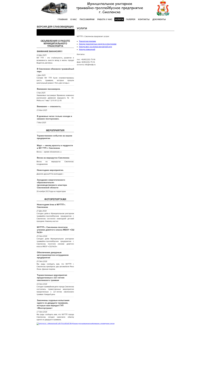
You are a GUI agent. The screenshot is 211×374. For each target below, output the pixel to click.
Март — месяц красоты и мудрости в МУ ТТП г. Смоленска (55, 146)
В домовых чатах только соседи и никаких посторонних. (54, 117)
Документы (159, 19)
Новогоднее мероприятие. (50, 170)
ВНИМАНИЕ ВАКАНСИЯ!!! (49, 51)
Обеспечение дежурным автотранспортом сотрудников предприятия (53, 255)
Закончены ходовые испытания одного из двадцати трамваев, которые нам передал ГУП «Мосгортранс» (53, 304)
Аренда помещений (87, 49)
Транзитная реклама (87, 41)
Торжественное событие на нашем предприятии (54, 137)
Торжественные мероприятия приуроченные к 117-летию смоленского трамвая (52, 277)
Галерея (130, 19)
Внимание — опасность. (49, 106)
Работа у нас (104, 19)
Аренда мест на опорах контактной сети (95, 47)
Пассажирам (87, 19)
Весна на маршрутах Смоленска (53, 158)
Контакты (144, 19)
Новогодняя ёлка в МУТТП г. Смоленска (51, 205)
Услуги (119, 19)
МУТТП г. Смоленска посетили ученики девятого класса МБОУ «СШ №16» (55, 229)
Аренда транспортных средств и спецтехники (97, 44)
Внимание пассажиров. (48, 89)
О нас (73, 19)
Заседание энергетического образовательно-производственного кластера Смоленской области (52, 184)
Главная (62, 19)
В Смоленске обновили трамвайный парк (55, 70)
